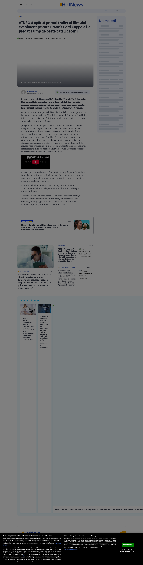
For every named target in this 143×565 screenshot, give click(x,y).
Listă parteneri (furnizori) (71, 549)
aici (23, 556)
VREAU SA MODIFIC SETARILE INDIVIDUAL (127, 550)
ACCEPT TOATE (127, 545)
